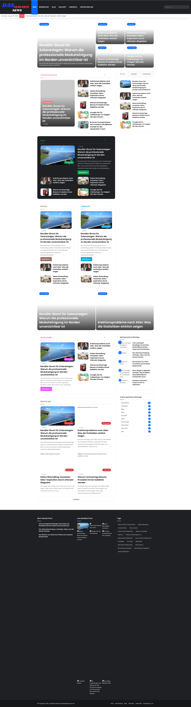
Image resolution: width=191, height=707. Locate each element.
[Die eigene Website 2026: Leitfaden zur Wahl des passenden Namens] (108, 683)
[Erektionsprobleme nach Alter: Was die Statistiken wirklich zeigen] (83, 83)
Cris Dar (46, 124)
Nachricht (124, 428)
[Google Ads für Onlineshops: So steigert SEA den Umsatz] (83, 115)
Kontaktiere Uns (86, 7)
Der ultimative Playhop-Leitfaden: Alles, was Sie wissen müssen (141, 355)
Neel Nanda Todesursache (125, 545)
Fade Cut (120, 534)
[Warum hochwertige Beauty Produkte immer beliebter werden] (110, 56)
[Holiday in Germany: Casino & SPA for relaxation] (125, 383)
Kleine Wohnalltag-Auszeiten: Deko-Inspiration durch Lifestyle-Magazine (48, 16)
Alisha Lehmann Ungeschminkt (126, 524)
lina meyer (130, 541)
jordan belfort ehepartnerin (125, 538)
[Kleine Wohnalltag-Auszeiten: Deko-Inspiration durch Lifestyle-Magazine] (83, 93)
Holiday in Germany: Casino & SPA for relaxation (139, 382)
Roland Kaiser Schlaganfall (141, 548)
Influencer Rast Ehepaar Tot (133, 534)
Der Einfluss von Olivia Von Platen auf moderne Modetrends (141, 364)
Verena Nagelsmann (123, 551)
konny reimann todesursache (143, 538)
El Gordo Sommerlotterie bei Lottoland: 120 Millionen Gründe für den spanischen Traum (101, 125)
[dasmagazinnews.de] (16, 7)
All (104, 74)
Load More (76, 499)
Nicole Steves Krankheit (124, 548)
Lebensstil (73, 7)
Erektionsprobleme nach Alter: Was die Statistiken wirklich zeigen (108, 37)
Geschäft (62, 7)
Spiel (122, 412)
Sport (123, 418)
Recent (122, 74)
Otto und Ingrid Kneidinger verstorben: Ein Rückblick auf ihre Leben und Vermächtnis (141, 346)
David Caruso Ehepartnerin (125, 531)
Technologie (44, 24)
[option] (95, 44)
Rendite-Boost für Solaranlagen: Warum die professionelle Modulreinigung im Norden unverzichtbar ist (65, 52)
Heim (34, 7)
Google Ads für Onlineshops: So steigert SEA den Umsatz (135, 60)
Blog (54, 7)
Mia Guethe (139, 541)
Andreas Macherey (143, 524)
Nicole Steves (139, 545)
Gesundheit (102, 24)
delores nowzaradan (141, 531)
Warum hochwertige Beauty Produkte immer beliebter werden (110, 62)
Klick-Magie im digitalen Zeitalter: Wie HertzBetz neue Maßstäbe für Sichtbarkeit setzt (141, 374)
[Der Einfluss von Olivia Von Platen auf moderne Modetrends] (125, 364)
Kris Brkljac (121, 541)
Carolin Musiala (122, 528)
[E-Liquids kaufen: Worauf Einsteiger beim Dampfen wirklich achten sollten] (83, 683)
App (122, 431)
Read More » (83, 172)
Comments (147, 74)
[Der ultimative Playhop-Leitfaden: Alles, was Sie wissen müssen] (125, 355)
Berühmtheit (44, 7)
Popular (134, 74)
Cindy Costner (133, 528)
